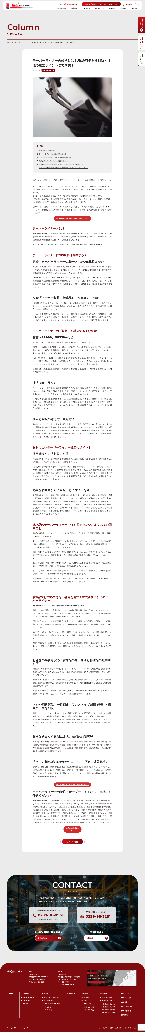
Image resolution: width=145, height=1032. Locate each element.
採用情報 (134, 8)
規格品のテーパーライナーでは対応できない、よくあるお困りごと (61, 164)
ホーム (9, 42)
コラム (15, 42)
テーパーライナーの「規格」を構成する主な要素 (55, 157)
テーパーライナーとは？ (47, 150)
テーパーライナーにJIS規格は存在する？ (52, 154)
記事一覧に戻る (72, 841)
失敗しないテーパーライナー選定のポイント (54, 161)
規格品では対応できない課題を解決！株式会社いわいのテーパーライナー (63, 168)
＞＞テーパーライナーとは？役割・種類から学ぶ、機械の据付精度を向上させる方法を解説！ (68, 244)
